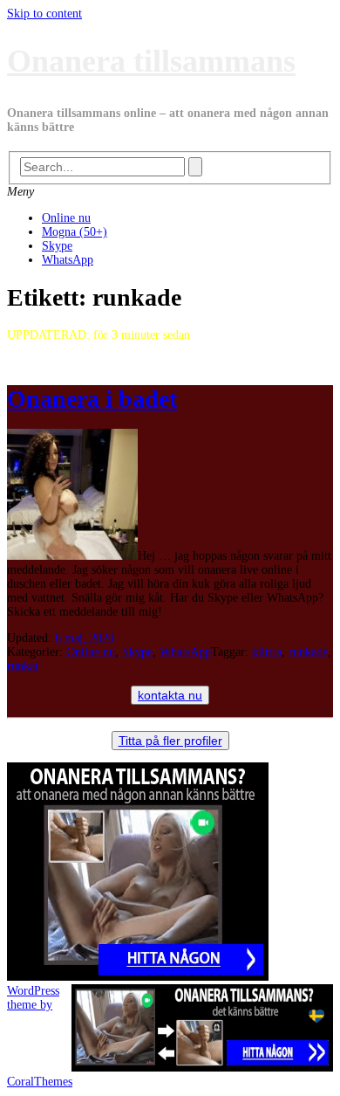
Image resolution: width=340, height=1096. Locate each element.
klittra (267, 651)
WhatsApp (67, 259)
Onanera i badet (92, 398)
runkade (308, 651)
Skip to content (44, 13)
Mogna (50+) (74, 231)
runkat (22, 665)
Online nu (66, 217)
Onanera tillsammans (151, 61)
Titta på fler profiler (170, 741)
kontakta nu (170, 695)
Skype (57, 245)
